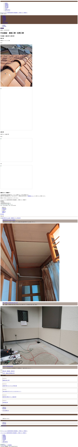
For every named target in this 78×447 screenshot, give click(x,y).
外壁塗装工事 (5, 402)
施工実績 (6, 6)
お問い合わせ (7, 9)
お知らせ (4, 407)
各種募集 (6, 5)
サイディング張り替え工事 (8, 366)
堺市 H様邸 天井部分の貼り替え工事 (10, 302)
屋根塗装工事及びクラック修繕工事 (9, 396)
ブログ (6, 8)
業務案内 (6, 4)
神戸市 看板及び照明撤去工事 (8, 373)
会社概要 (6, 7)
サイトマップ (7, 10)
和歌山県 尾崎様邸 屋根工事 (8, 371)
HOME (6, 3)
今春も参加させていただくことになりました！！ (12, 391)
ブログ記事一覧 (6, 410)
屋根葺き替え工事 (6, 380)
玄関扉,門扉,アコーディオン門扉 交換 (10, 385)
